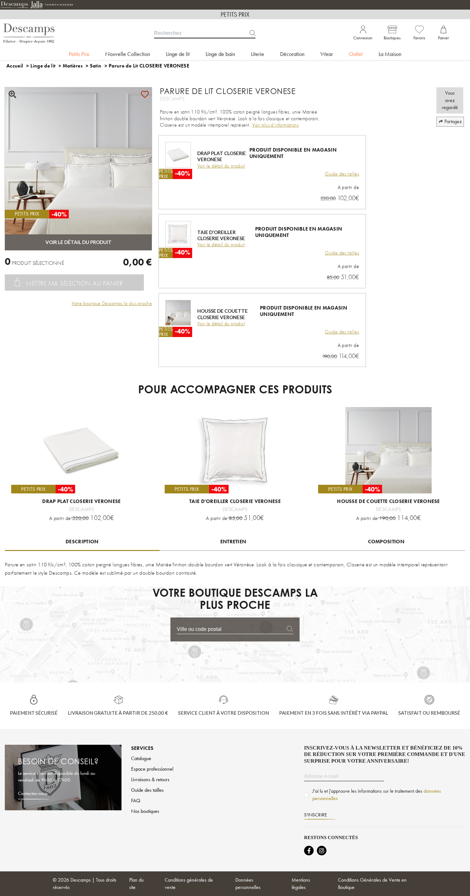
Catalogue (141, 758)
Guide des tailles (342, 174)
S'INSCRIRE (315, 815)
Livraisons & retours (150, 779)
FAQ (135, 800)
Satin (96, 65)
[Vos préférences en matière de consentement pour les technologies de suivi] (459, 885)
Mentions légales (301, 883)
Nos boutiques (145, 811)
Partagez (453, 121)
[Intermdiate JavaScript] (309, 850)
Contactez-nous (32, 793)
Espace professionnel (152, 769)
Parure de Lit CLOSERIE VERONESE (149, 65)
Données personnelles (248, 883)
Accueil (14, 65)
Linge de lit (42, 65)
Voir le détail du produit (221, 166)
